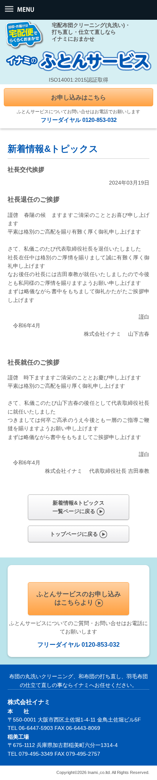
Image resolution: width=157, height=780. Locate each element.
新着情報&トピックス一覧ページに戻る (78, 507)
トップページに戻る (74, 534)
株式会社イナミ (29, 702)
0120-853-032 (99, 120)
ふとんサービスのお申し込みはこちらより (79, 598)
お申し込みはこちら (78, 97)
